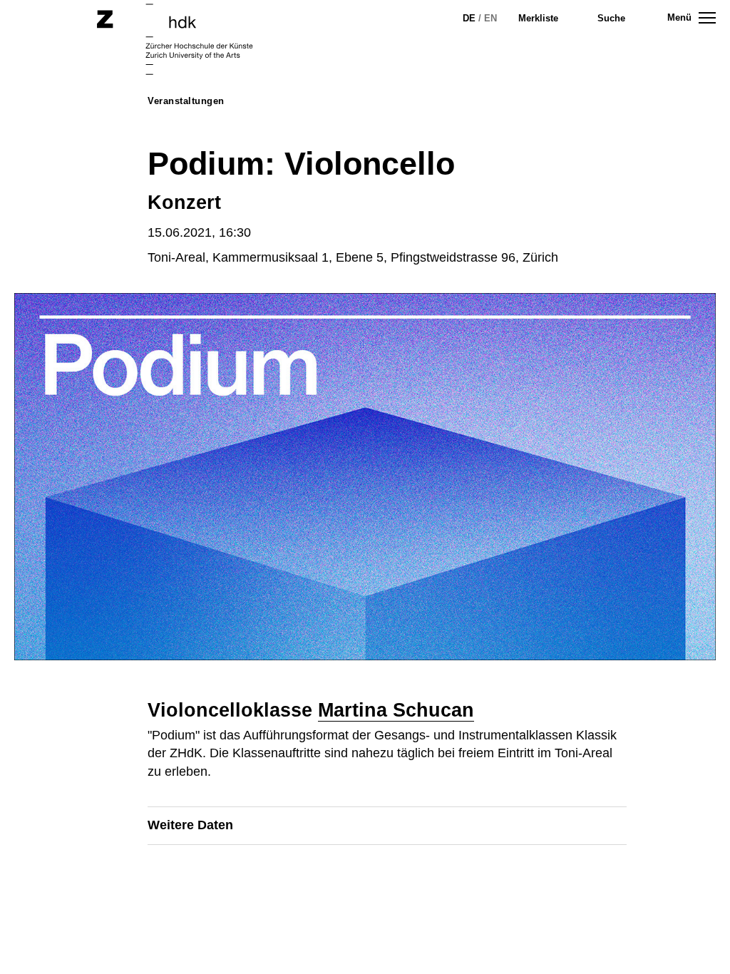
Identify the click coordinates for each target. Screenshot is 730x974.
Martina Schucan (396, 710)
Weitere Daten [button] (190, 825)
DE (469, 18)
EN (490, 18)
